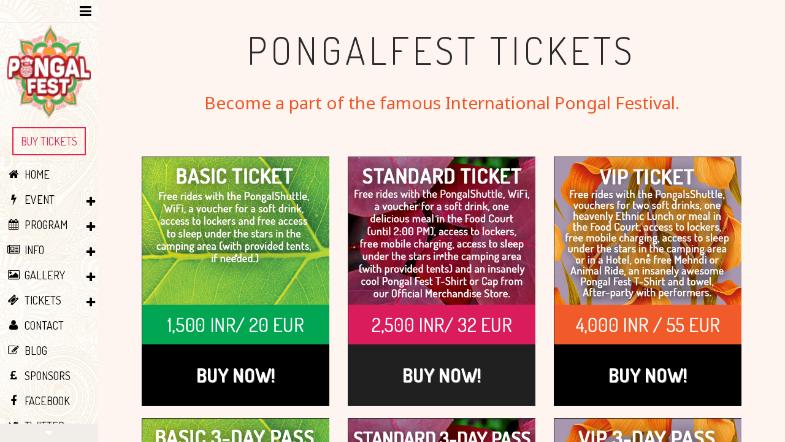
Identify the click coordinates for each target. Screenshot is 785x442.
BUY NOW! (235, 375)
